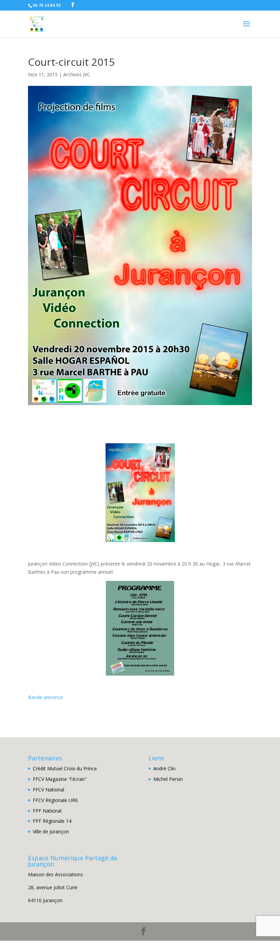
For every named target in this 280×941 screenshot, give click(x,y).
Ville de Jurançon (51, 831)
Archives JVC (76, 74)
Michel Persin (168, 779)
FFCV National (48, 789)
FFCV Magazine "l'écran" (60, 779)
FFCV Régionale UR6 (55, 800)
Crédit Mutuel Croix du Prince (65, 768)
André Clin (164, 768)
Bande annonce (45, 697)
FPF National (47, 810)
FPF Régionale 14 (52, 821)
